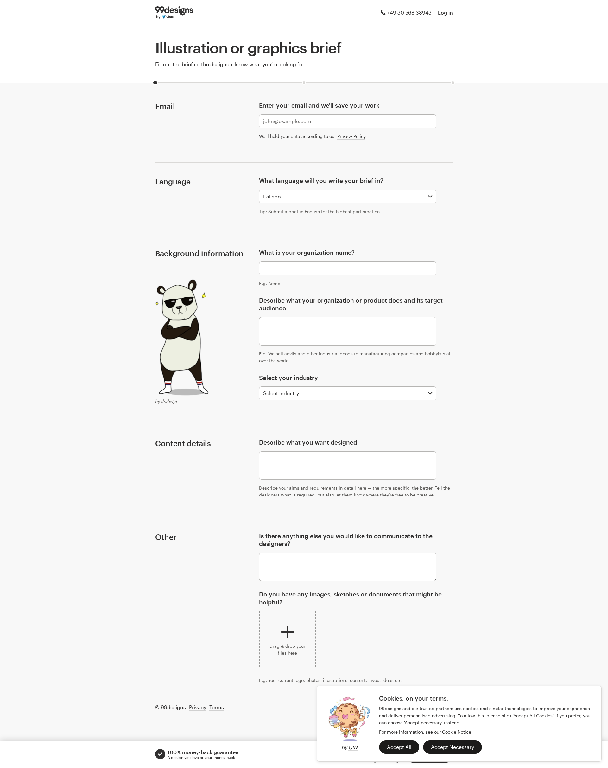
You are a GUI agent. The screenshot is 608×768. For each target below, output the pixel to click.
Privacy (197, 707)
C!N (353, 747)
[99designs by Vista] (174, 12)
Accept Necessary (452, 747)
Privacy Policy (351, 136)
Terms (216, 707)
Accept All (399, 747)
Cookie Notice (456, 731)
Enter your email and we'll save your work (319, 105)
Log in (445, 12)
